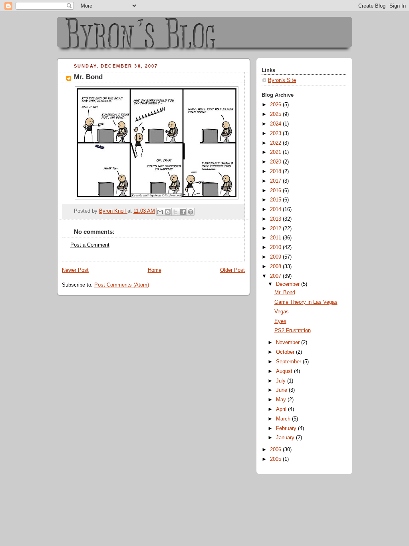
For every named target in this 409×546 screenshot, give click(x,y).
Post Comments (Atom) (121, 285)
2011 (276, 238)
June (282, 390)
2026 (276, 105)
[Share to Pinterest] (191, 212)
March (284, 419)
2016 (276, 190)
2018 (276, 171)
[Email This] (160, 212)
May (282, 400)
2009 (276, 257)
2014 (276, 209)
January (286, 437)
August (285, 371)
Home (154, 270)
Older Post (232, 270)
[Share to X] (175, 212)
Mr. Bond (284, 292)
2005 (276, 459)
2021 (276, 152)
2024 (276, 124)
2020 (276, 162)
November (288, 342)
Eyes (280, 321)
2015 (276, 200)
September (289, 362)
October (286, 352)
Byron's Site (282, 80)
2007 (276, 276)
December (288, 284)
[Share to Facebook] (183, 212)
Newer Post (75, 270)
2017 (276, 181)
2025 (276, 114)
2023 (276, 133)
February (287, 428)
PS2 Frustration (292, 330)
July (281, 381)
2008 (276, 266)
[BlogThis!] (168, 212)
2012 (276, 228)
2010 (276, 247)
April (282, 409)
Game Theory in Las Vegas (306, 302)
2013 (276, 219)
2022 (276, 143)
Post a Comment (89, 245)
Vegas (281, 312)
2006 (276, 449)
